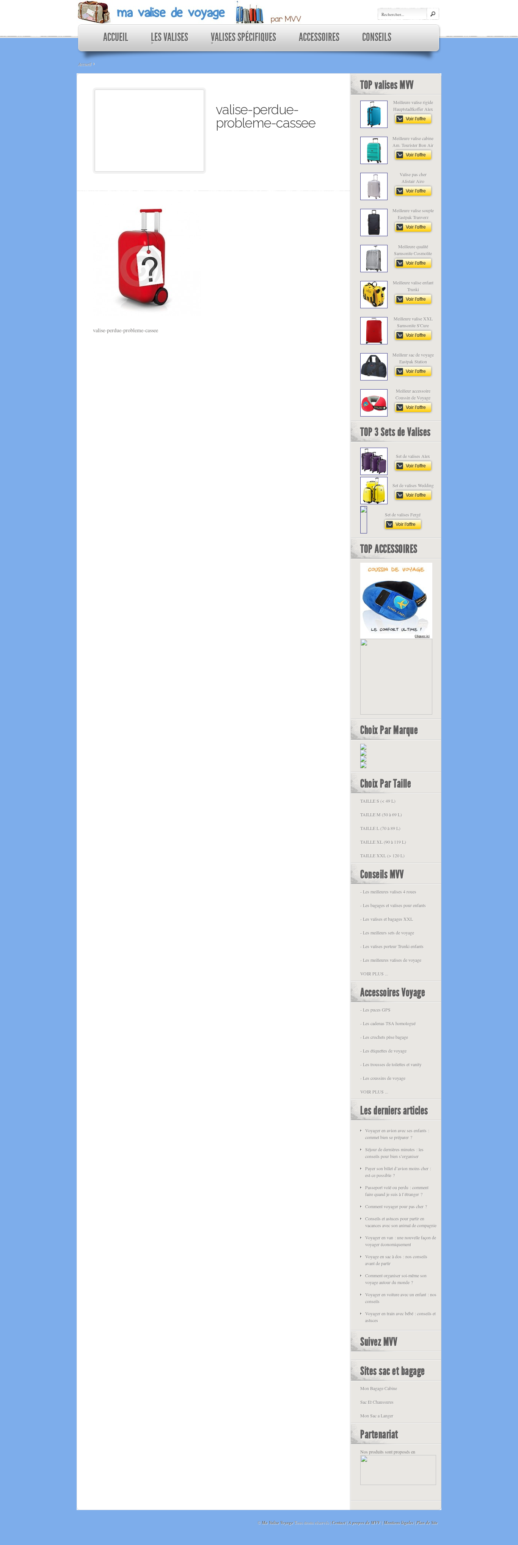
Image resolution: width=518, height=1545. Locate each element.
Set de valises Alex (413, 456)
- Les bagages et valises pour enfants (393, 905)
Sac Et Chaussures (377, 1402)
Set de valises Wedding (413, 485)
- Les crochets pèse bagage (384, 1037)
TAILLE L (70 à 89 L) (380, 828)
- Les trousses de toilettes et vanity (391, 1064)
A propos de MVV (364, 1523)
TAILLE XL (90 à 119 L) (383, 842)
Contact (338, 1523)
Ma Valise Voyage (277, 1523)
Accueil (84, 64)
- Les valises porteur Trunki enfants (392, 946)
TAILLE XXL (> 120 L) (382, 855)
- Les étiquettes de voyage (383, 1051)
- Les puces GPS (375, 1010)
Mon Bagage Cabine (378, 1388)
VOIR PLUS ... (374, 974)
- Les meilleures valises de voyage (390, 960)
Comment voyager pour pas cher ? (396, 1206)
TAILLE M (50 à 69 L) (381, 814)
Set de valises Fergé (403, 514)
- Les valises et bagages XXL (386, 919)
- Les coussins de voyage (382, 1078)
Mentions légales (398, 1523)
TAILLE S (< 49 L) (378, 801)
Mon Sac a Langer (376, 1415)
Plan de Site (427, 1523)
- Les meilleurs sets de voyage (387, 933)
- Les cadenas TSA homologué (388, 1023)
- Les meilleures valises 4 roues (388, 891)
